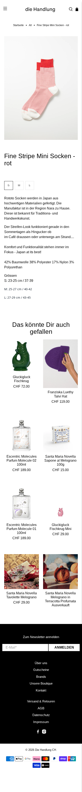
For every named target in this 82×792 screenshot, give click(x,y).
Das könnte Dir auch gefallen (41, 328)
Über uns (41, 663)
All (30, 25)
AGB (41, 708)
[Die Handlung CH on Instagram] (44, 732)
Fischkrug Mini (60, 529)
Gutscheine (41, 669)
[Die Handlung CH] (41, 9)
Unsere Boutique (41, 683)
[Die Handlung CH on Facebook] (38, 732)
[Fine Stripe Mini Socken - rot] (41, 88)
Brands (41, 676)
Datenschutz (41, 715)
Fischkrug (21, 381)
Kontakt (41, 690)
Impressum (41, 722)
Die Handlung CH (45, 749)
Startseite (18, 25)
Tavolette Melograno (21, 597)
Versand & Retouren (41, 701)
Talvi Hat (60, 396)
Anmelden (64, 647)
